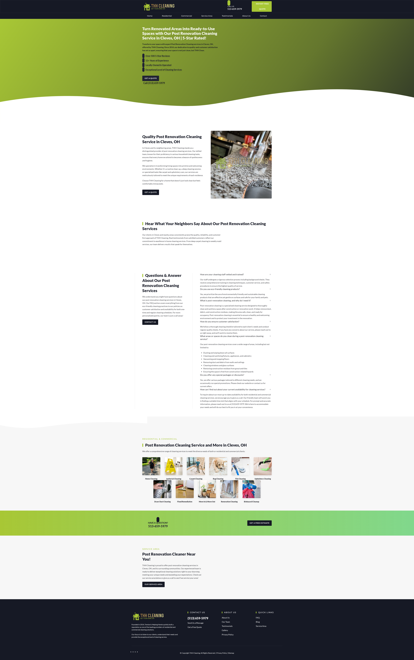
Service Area (206, 16)
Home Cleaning (151, 479)
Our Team (226, 622)
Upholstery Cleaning (263, 479)
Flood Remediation (184, 502)
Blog (258, 622)
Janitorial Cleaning (173, 479)
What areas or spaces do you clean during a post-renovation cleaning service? (231, 337)
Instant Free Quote (262, 6)
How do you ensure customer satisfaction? (219, 321)
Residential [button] (167, 16)
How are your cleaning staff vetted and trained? (222, 274)
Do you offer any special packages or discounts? (222, 375)
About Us (246, 16)
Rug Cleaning (218, 479)
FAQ (258, 617)
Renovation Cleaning (229, 502)
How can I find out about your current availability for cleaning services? (232, 389)
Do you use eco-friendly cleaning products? (220, 289)
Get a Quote (151, 78)
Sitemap (231, 653)
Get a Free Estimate (259, 523)
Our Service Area (153, 584)
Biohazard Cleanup (251, 502)
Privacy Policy (228, 634)
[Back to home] (158, 6)
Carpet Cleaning (195, 479)
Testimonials (227, 16)
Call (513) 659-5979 (154, 83)
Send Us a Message (195, 623)
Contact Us (150, 322)
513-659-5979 (234, 9)
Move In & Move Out (207, 502)
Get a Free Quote (195, 627)
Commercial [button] (186, 16)
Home (149, 16)
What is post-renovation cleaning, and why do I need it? (225, 300)
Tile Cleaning (240, 479)
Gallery (225, 630)
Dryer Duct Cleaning (162, 502)
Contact (263, 16)
